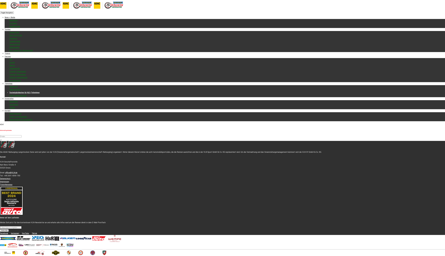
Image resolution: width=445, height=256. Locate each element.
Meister (12, 65)
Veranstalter (9, 99)
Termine (7, 29)
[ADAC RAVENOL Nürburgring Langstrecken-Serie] (31, 9)
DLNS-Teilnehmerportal (17, 96)
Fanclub (12, 62)
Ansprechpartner (15, 114)
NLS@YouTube (14, 26)
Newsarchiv (13, 20)
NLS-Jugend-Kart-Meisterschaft (21, 50)
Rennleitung (13, 102)
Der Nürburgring (15, 80)
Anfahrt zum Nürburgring (18, 117)
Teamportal (13, 86)
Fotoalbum (13, 23)
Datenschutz (5, 179)
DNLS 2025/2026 (15, 35)
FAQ (10, 59)
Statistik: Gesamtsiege (17, 71)
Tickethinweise (6, 185)
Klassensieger (14, 47)
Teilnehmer (9, 83)
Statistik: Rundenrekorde (18, 77)
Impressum (4, 182)
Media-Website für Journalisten (20, 120)
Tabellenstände (14, 41)
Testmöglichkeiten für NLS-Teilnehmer (24, 93)
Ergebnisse (13, 38)
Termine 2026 (14, 32)
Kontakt (7, 111)
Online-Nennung (14, 89)
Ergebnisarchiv (14, 68)
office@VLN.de (11, 173)
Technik (12, 108)
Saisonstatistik (14, 44)
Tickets (7, 53)
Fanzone (8, 56)
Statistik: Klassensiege (17, 74)
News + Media (10, 17)
